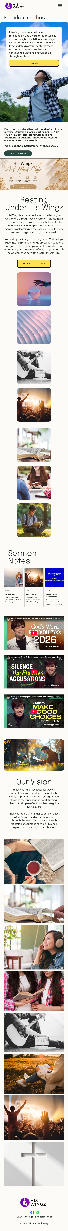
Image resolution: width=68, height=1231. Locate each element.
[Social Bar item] (32, 1212)
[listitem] (34, 861)
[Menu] (59, 5)
